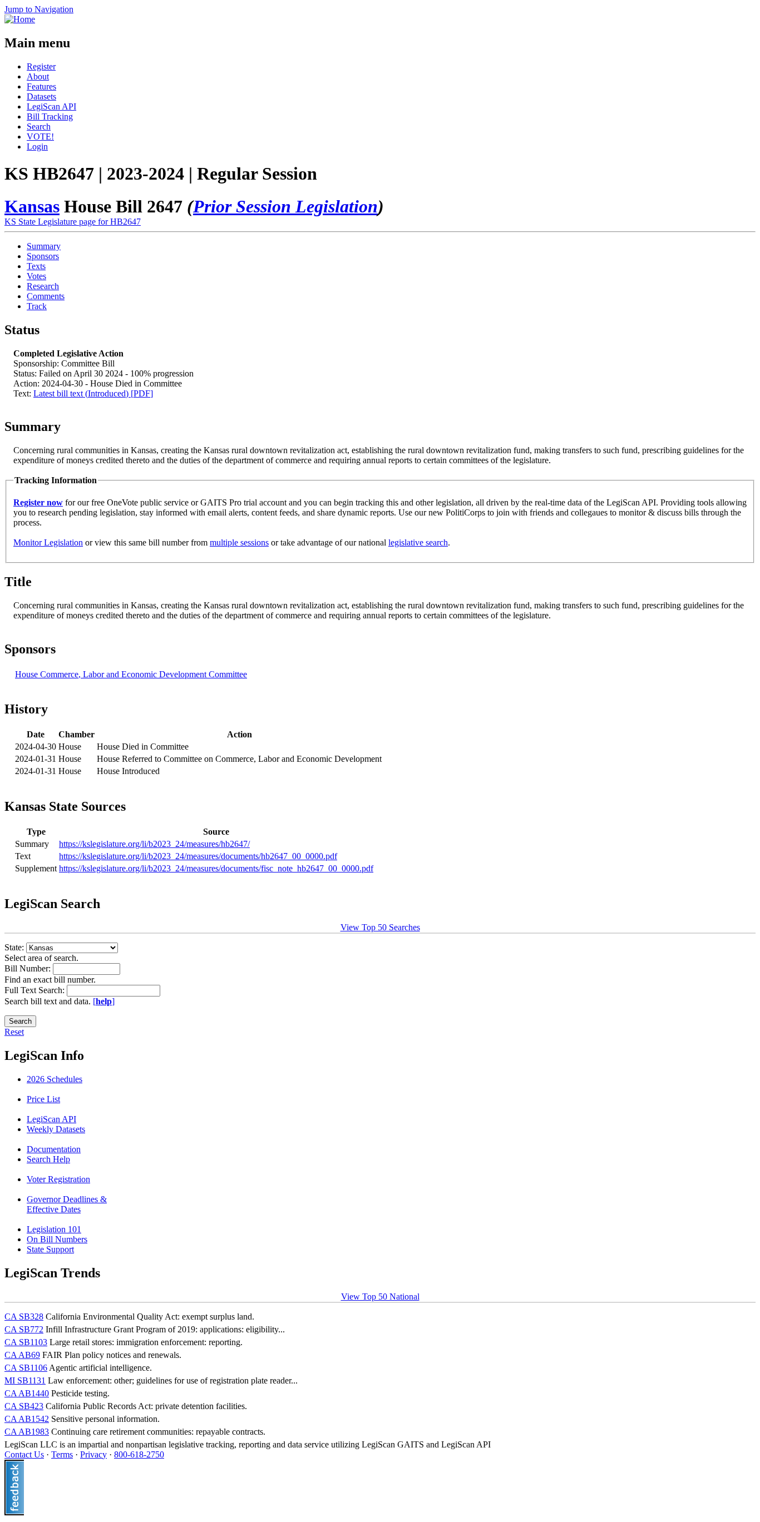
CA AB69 (22, 1355)
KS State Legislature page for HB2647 (72, 221)
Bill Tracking (50, 116)
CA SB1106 (25, 1367)
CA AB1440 (26, 1393)
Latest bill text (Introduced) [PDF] (93, 393)
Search (39, 126)
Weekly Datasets (56, 1129)
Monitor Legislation (48, 542)
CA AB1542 (26, 1419)
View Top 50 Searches (380, 927)
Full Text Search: (35, 990)
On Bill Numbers (57, 1239)
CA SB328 (23, 1316)
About (38, 76)
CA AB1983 (26, 1431)
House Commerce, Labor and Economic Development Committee (131, 674)
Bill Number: (28, 968)
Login (37, 146)
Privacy (93, 1454)
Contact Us (24, 1454)
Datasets (41, 96)
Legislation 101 (54, 1229)
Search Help (48, 1159)
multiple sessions (239, 542)
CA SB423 (23, 1406)
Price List (43, 1099)
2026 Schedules (54, 1079)
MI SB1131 (25, 1380)
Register (41, 66)
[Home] (19, 19)
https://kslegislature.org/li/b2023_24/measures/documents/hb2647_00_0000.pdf (198, 856)
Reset (14, 1032)
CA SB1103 (25, 1342)
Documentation (54, 1149)
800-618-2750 (139, 1454)
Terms (62, 1454)
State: (15, 947)
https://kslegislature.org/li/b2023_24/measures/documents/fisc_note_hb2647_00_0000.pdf (216, 868)
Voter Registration (58, 1179)
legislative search (418, 542)
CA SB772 (23, 1329)
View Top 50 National (380, 1296)
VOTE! (40, 136)
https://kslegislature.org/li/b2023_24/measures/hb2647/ (154, 844)
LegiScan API (51, 106)
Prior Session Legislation (285, 206)
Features (41, 86)
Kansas (32, 206)
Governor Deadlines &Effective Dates (67, 1204)
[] (104, 1001)
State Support (50, 1249)
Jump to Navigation (38, 9)
